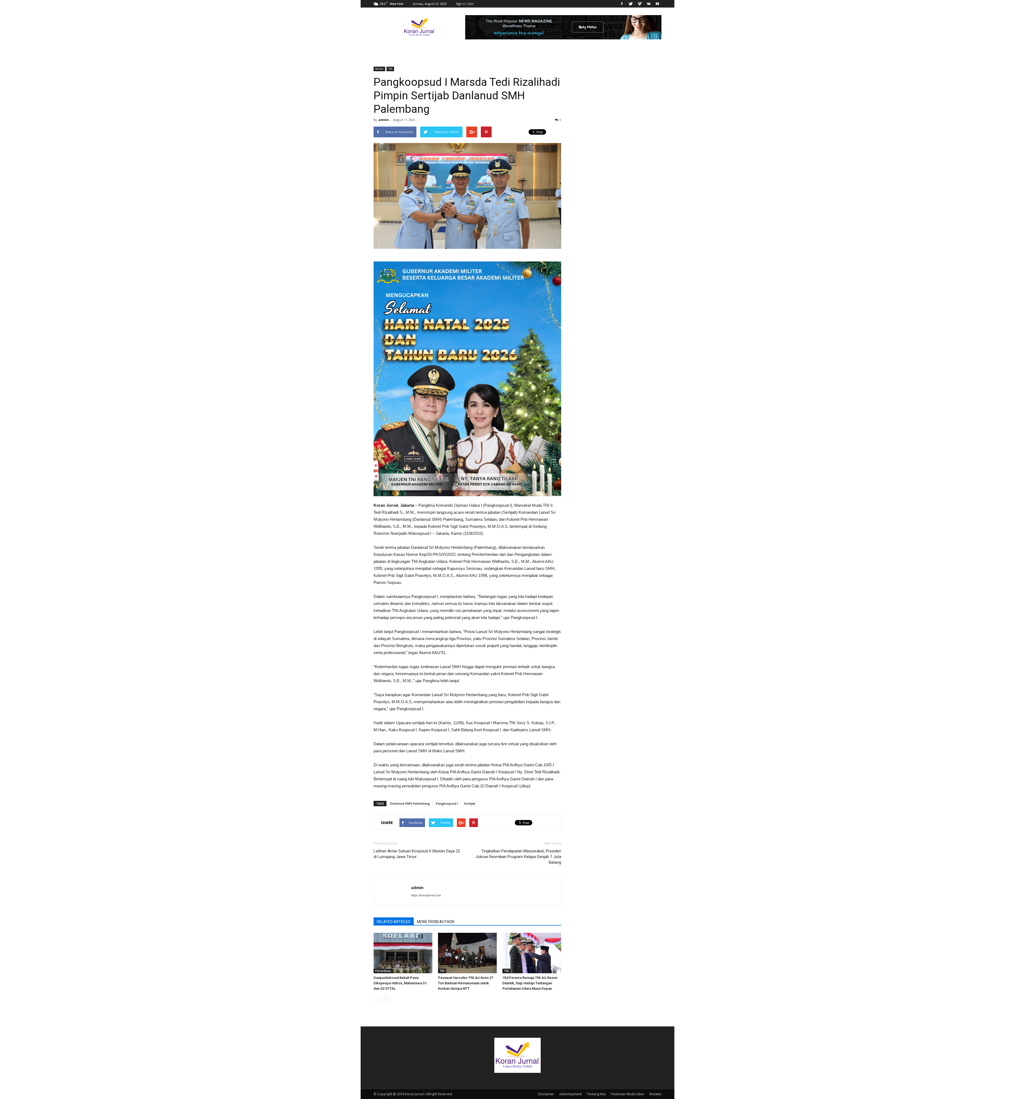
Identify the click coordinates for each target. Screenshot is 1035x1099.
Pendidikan (383, 971)
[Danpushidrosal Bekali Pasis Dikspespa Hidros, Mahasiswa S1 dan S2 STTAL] (403, 953)
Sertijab (469, 803)
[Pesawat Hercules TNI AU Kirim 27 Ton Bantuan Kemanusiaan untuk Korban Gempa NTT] (467, 953)
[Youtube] (657, 4)
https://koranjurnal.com (426, 895)
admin (383, 120)
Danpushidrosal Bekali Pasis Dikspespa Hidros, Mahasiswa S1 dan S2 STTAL (400, 983)
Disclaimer (546, 1094)
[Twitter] (631, 4)
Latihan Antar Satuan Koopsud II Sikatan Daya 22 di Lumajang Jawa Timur (417, 854)
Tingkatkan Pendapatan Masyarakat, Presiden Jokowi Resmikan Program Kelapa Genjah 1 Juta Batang (518, 857)
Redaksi (655, 1094)
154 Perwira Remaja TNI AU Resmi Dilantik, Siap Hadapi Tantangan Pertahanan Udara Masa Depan (529, 983)
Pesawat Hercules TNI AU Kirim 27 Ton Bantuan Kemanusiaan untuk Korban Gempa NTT (465, 983)
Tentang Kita (596, 1094)
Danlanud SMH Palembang (410, 803)
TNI (390, 69)
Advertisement (570, 1094)
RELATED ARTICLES (393, 922)
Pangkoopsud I (447, 803)
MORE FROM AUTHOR (435, 922)
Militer (379, 69)
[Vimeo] (640, 4)
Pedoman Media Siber (627, 1094)
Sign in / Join (465, 4)
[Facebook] (622, 4)
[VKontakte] (648, 4)
